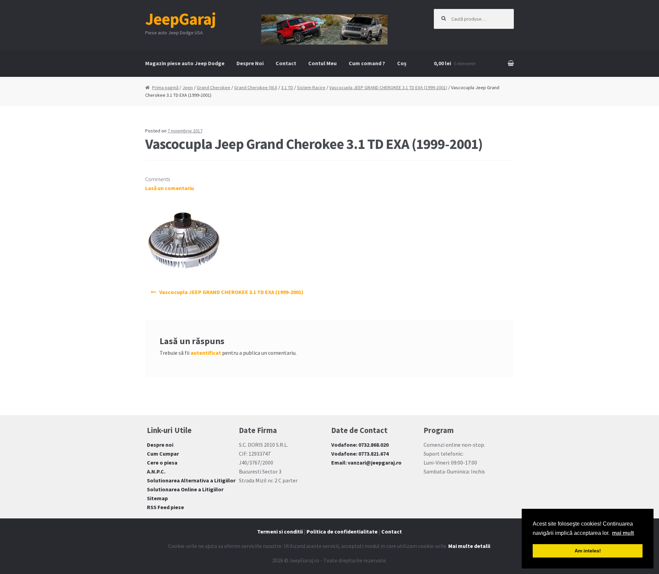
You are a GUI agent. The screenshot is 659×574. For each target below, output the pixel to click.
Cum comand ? (367, 63)
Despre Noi (250, 63)
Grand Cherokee (213, 87)
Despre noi (160, 444)
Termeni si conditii (280, 531)
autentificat (205, 352)
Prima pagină (165, 87)
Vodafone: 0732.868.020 (360, 444)
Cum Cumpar (163, 453)
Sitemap (157, 498)
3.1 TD (287, 87)
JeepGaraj (180, 19)
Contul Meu (322, 63)
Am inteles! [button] (588, 550)
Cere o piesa (162, 462)
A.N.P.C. (156, 471)
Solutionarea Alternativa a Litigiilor (191, 480)
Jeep (187, 87)
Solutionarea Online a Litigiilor (185, 489)
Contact (286, 63)
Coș (401, 63)
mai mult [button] (623, 533)
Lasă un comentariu (169, 188)
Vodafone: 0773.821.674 (360, 453)
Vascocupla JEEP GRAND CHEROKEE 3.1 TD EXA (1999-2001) (388, 87)
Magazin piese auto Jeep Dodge (184, 63)
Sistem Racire (311, 87)
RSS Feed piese (165, 507)
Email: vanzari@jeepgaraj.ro (366, 462)
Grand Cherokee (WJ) (255, 87)
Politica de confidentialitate (342, 531)
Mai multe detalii (469, 545)
